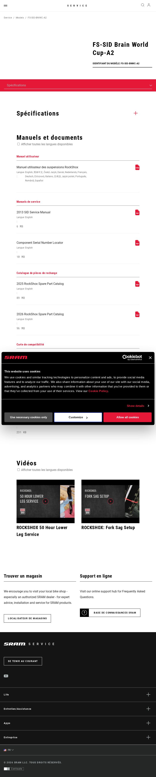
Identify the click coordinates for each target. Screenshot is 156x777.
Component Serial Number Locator (40, 250)
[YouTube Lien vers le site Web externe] (6, 676)
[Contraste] (7, 768)
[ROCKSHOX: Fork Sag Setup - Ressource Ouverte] (110, 501)
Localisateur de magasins (27, 618)
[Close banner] (150, 357)
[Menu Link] (5, 6)
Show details (135, 405)
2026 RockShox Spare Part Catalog (40, 321)
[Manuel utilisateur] (137, 169)
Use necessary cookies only (28, 417)
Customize (76, 417)
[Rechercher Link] (142, 6)
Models (20, 17)
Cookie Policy (98, 391)
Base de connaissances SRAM (115, 612)
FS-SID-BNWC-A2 (37, 17)
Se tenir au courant (23, 661)
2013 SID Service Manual (33, 219)
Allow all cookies (127, 417)
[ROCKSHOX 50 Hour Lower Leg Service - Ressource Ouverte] (46, 501)
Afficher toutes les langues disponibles (47, 144)
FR (9, 750)
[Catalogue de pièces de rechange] (137, 285)
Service (78, 5)
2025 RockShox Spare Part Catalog (40, 291)
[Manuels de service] (137, 214)
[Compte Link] (148, 6)
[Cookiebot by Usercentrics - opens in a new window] (125, 357)
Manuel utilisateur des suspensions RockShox (52, 173)
